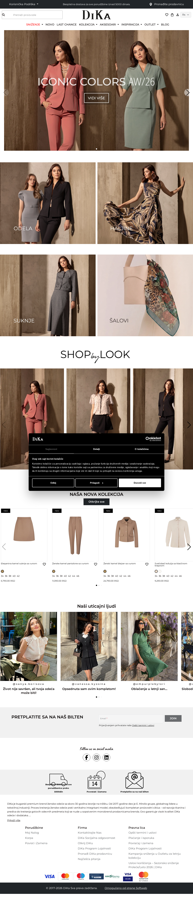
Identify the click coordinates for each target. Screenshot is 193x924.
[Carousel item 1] (96, 90)
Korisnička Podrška (22, 4)
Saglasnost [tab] (51, 449)
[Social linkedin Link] (106, 757)
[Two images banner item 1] (48, 203)
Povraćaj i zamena (140, 843)
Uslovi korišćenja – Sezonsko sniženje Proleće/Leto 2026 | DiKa (153, 865)
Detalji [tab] (96, 449)
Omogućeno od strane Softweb (126, 888)
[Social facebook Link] (86, 757)
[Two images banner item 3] (48, 295)
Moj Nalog (32, 832)
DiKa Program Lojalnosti (94, 848)
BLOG (165, 24)
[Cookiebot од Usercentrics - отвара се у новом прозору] (148, 439)
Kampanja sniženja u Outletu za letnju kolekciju (154, 855)
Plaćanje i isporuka (141, 838)
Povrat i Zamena (36, 843)
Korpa (29, 838)
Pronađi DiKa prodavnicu (95, 853)
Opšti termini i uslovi (143, 725)
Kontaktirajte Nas (89, 832)
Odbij (53, 483)
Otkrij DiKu (85, 843)
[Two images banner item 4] (145, 295)
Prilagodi (95, 483)
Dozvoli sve (140, 483)
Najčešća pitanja (89, 859)
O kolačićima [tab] (142, 449)
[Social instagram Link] (96, 757)
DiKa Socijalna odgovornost (96, 838)
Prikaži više (13, 820)
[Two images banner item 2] (145, 203)
